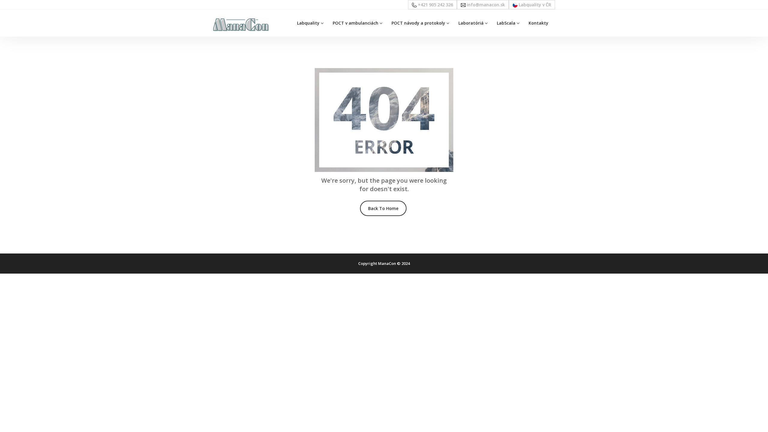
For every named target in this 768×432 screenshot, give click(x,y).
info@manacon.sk (485, 5)
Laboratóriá (471, 23)
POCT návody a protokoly (418, 23)
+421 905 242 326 (435, 5)
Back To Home (383, 208)
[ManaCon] (241, 24)
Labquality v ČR (534, 5)
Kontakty (538, 23)
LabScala (506, 23)
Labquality (308, 23)
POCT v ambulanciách (355, 23)
